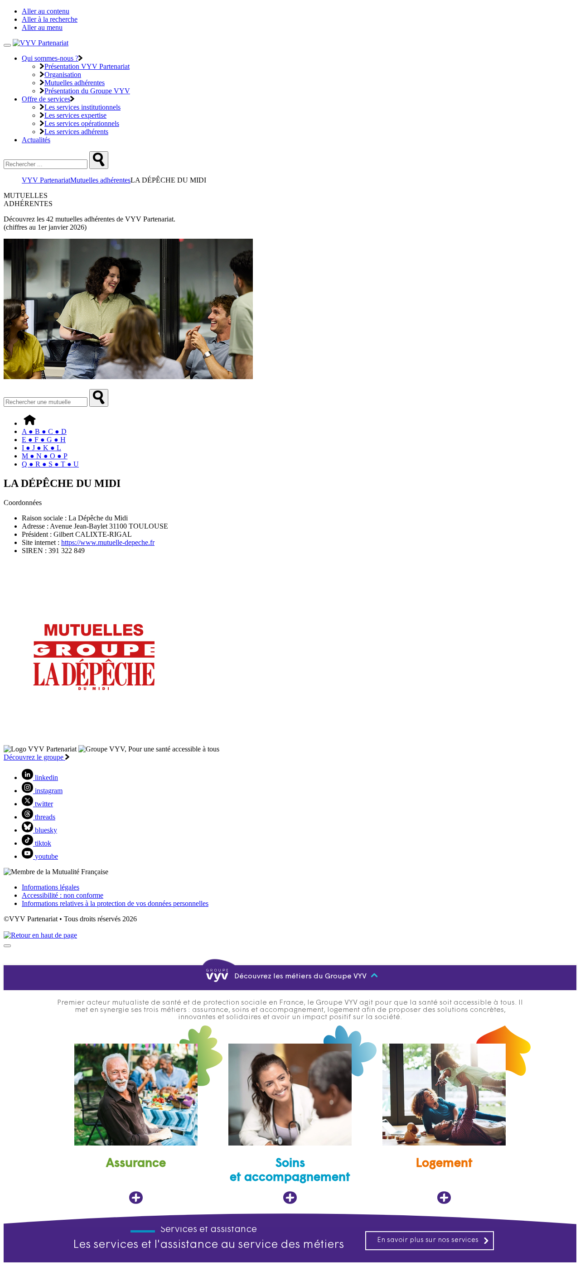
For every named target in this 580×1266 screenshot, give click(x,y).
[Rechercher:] (98, 160)
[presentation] (7, 945)
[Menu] (7, 45)
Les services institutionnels (82, 107)
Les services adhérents (76, 131)
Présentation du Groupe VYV (87, 91)
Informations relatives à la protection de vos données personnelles (115, 903)
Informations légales (50, 887)
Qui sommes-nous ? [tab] (50, 58)
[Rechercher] (98, 398)
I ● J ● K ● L (41, 448)
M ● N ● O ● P (45, 456)
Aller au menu (42, 27)
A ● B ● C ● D (44, 431)
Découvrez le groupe (34, 757)
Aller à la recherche (49, 19)
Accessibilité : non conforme (62, 895)
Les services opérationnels (81, 123)
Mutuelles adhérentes (74, 83)
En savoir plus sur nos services (427, 1240)
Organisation (62, 74)
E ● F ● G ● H (44, 439)
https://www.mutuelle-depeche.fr (108, 542)
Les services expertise (75, 115)
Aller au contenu (45, 11)
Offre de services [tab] (46, 99)
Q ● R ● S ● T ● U (50, 464)
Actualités (36, 140)
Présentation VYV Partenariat (87, 66)
